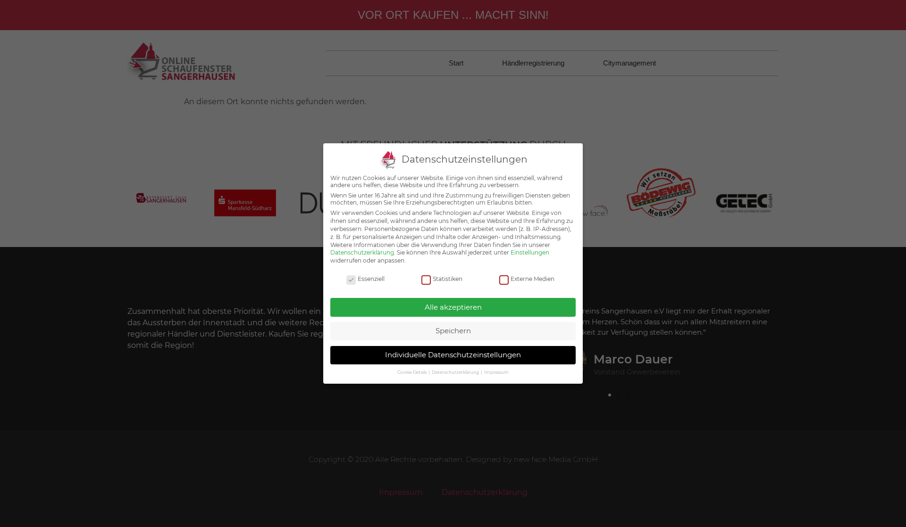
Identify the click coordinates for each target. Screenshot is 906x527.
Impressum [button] (496, 372)
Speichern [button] (453, 330)
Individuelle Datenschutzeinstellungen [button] (453, 354)
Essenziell (371, 278)
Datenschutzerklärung (362, 252)
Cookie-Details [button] (412, 372)
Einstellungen (530, 252)
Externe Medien (532, 278)
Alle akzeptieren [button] (453, 307)
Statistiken (447, 278)
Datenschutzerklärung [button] (456, 372)
